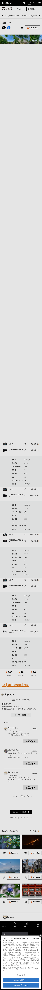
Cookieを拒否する (21, 980)
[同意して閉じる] (40, 935)
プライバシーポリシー (26, 969)
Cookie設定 (21, 975)
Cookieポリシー (21, 967)
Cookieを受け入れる (21, 985)
